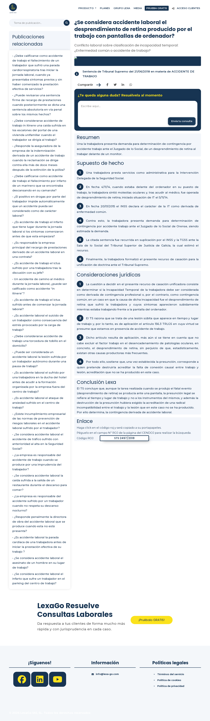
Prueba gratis (156, 8)
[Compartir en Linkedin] (123, 85)
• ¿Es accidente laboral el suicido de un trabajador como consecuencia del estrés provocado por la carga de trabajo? (39, 322)
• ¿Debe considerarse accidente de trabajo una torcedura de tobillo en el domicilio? (39, 341)
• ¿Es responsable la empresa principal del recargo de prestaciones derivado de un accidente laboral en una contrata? (39, 250)
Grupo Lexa (122, 8)
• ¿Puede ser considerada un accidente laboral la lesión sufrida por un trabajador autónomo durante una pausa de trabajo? (39, 359)
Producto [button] (86, 8)
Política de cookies (169, 680)
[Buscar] (67, 23)
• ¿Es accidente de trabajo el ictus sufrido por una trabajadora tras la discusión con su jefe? (36, 268)
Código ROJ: (85, 438)
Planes (105, 8)
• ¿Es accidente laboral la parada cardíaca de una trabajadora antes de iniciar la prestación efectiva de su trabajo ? (39, 544)
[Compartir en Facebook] (107, 85)
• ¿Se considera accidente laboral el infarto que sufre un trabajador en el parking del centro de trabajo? (38, 578)
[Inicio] (13, 8)
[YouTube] (57, 679)
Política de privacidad (170, 686)
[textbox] (137, 114)
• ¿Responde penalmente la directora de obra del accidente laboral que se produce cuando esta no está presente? (39, 524)
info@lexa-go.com (107, 674)
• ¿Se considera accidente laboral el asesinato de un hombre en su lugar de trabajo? (38, 562)
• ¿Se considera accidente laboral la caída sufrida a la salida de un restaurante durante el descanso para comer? (39, 482)
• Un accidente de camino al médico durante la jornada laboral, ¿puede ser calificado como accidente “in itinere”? (39, 286)
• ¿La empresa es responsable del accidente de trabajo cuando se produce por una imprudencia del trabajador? (36, 462)
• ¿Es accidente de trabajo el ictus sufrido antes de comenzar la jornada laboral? (39, 304)
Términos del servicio (170, 674)
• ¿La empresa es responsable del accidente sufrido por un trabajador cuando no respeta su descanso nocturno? (38, 503)
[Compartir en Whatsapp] (131, 85)
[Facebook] (22, 679)
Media (138, 8)
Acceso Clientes (188, 8)
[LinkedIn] (40, 679)
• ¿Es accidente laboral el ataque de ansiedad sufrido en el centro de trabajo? (37, 402)
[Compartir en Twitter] (115, 85)
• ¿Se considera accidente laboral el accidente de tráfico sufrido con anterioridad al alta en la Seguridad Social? (37, 441)
